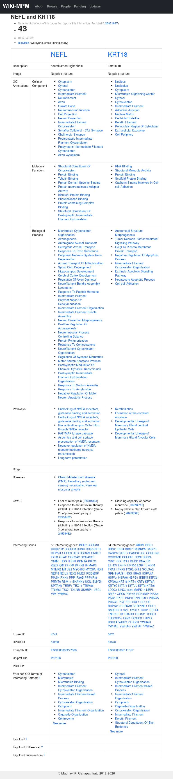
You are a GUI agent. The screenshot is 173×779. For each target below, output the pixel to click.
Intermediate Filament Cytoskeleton (72, 124)
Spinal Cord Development (74, 267)
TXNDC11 (137, 618)
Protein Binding (68, 174)
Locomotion (65, 287)
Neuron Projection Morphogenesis (80, 320)
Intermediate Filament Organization (81, 308)
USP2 (97, 589)
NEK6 (72, 573)
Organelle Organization (73, 714)
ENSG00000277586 (64, 650)
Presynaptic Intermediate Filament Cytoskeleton (80, 148)
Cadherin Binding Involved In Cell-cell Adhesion (137, 184)
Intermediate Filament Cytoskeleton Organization (132, 265)
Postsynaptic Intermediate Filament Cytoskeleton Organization (75, 377)
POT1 (144, 598)
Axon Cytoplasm (69, 155)
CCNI (138, 557)
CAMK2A (140, 549)
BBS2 (112, 549)
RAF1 (135, 602)
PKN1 (64, 577)
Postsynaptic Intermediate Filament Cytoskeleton (75, 140)
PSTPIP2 (125, 602)
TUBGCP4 (115, 618)
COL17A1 (122, 561)
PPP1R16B (76, 577)
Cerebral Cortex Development (77, 275)
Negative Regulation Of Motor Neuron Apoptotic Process (77, 395)
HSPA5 (123, 577)
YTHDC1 (133, 622)
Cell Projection (67, 114)
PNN (137, 598)
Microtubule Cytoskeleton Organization (74, 232)
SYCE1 (134, 610)
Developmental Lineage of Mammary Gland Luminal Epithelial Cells (132, 425)
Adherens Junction (127, 110)
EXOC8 (150, 565)
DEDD (134, 561)
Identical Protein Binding (74, 194)
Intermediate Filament (72, 94)
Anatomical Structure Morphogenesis (129, 232)
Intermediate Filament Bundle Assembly (77, 314)
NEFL (59, 54)
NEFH (55, 573)
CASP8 (134, 553)
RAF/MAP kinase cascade (75, 433)
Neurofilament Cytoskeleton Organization (76, 350)
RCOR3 (145, 602)
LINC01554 (125, 589)
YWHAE (113, 626)
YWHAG (62, 593)
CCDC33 (70, 549)
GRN (111, 573)
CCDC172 (57, 549)
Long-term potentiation (72, 457)
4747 (54, 634)
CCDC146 (152, 553)
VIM (53, 593)
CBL (142, 553)
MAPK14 (139, 589)
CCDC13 (93, 545)
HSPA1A (147, 573)
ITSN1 (72, 561)
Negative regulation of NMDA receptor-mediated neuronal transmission (77, 449)
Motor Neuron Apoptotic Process (79, 361)
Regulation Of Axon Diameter (77, 279)
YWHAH (137, 626)
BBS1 (149, 545)
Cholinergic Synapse (71, 134)
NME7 (81, 573)
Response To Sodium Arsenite (78, 385)
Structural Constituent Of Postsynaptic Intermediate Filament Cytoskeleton (75, 215)
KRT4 (132, 581)
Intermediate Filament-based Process (76, 696)
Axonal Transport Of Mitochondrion (80, 263)
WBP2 (122, 622)
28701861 (90, 501)
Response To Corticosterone (76, 344)
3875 (111, 634)
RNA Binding (123, 166)
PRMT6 (56, 581)
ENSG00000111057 (121, 650)
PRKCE (113, 602)
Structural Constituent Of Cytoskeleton (74, 168)
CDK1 (112, 561)
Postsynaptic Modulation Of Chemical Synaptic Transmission (79, 367)
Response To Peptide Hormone (78, 291)
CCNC (81, 549)
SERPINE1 (140, 606)
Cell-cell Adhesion (127, 283)
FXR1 (54, 557)
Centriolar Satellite (127, 118)
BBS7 (129, 549)
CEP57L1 (57, 553)
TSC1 (66, 589)
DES (76, 553)
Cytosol (63, 85)
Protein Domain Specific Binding (79, 182)
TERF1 (67, 585)
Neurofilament (67, 98)
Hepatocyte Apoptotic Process (135, 279)
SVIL (126, 610)
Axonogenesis (67, 239)
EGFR (122, 565)
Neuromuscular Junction (74, 110)
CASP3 (151, 549)
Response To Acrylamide (74, 389)
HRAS (137, 573)
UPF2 (148, 618)
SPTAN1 (56, 585)
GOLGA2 (74, 557)
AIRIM (140, 545)
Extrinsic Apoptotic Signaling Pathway (134, 273)
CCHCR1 (128, 557)
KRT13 (63, 565)
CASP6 (113, 553)
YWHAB (145, 622)
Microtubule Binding (71, 682)
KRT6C (112, 585)
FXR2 (130, 569)
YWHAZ (148, 626)
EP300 (131, 565)
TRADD (129, 614)
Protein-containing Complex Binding (76, 205)
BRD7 (83, 545)
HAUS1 (120, 573)
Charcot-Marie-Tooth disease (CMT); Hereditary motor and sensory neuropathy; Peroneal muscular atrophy (77, 483)
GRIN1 (55, 561)
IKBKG (143, 577)
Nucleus (120, 81)
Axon (61, 102)
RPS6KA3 (125, 606)
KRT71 (122, 585)
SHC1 (152, 606)
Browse (52, 6)
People (66, 6)
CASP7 (123, 553)
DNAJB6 (144, 561)
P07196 (56, 658)
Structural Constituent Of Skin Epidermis (134, 724)
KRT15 (73, 565)
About (39, 6)
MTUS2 (67, 569)
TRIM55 (88, 585)
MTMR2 (56, 569)
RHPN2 (113, 606)
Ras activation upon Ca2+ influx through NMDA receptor (79, 427)
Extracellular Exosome (130, 130)
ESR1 (141, 565)
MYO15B (79, 569)
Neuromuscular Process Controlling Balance (73, 334)
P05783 (113, 658)
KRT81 (150, 585)
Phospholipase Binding (73, 199)
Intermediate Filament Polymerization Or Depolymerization (72, 299)
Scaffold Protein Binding (130, 178)
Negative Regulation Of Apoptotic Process (137, 257)
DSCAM (85, 553)
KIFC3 (92, 561)
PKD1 (112, 598)
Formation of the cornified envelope (131, 415)
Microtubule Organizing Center (135, 94)
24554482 (64, 517)
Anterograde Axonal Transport (77, 243)
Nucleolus (121, 85)
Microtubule (65, 678)
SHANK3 (78, 581)
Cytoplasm (65, 81)
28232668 (132, 513)
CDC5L (147, 557)
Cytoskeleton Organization (75, 702)
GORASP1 (88, 557)
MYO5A (91, 569)
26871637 (111, 23)
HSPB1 (133, 577)
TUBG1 (151, 614)
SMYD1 (97, 581)
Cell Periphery (124, 134)
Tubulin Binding (68, 178)
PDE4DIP (92, 573)
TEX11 (77, 585)
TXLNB (75, 589)
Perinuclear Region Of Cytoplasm (137, 126)
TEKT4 (153, 610)
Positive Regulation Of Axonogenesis (72, 326)
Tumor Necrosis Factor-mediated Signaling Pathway (136, 241)
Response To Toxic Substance (78, 251)
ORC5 (121, 593)
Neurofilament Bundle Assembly (79, 283)
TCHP (144, 610)
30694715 (136, 505)
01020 (112, 642)
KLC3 (54, 565)
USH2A (113, 622)
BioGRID (23, 43)
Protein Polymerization (73, 340)
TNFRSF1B (115, 614)
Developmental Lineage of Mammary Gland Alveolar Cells (135, 435)
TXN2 (126, 618)
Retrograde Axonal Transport (76, 247)
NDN (100, 569)
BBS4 (120, 549)
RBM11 (66, 581)
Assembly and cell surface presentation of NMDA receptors (79, 439)
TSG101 (140, 614)
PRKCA (154, 598)
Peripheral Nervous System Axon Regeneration (80, 257)
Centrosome (66, 718)
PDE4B (130, 593)
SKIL (88, 581)
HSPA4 (112, 577)
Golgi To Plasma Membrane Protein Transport (133, 249)
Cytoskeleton (66, 89)
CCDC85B (114, 557)
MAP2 (93, 565)
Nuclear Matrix (124, 114)
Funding (80, 6)
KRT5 (140, 581)
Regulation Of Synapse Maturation (80, 356)
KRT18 (117, 54)
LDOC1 (112, 589)
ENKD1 (96, 553)
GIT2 (137, 569)
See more (59, 723)
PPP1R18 (91, 577)
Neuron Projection (69, 118)
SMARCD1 (115, 610)
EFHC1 (112, 565)
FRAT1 (112, 569)
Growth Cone (66, 106)
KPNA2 (113, 581)
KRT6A (150, 581)
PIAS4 (55, 577)
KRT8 (142, 585)
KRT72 (132, 585)
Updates (95, 6)
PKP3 (129, 598)
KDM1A (82, 561)
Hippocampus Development (76, 271)
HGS (64, 561)
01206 (55, 642)
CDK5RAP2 (93, 549)
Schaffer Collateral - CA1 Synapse (80, 130)
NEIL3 (64, 573)
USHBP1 (87, 589)
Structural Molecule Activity (133, 170)
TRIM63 (56, 589)
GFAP (63, 557)
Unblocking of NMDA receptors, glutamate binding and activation (79, 411)
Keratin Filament (126, 122)
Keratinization (124, 409)
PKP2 (120, 598)
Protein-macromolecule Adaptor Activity (78, 188)
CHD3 (68, 553)
